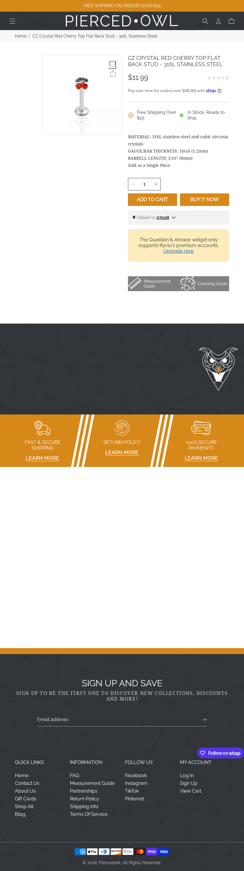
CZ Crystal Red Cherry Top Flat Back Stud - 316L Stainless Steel (94, 36)
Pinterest (134, 799)
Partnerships (83, 791)
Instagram (136, 783)
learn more (42, 458)
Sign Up (188, 783)
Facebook (136, 775)
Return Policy (84, 799)
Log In (187, 775)
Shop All (24, 806)
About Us (25, 791)
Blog (20, 814)
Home (20, 36)
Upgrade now (178, 251)
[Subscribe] (204, 720)
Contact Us (27, 783)
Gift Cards (25, 799)
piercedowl (110, 862)
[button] (12, 21)
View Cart (190, 791)
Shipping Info (84, 806)
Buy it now (204, 199)
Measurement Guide (92, 783)
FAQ (74, 775)
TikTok (132, 791)
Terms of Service (88, 814)
